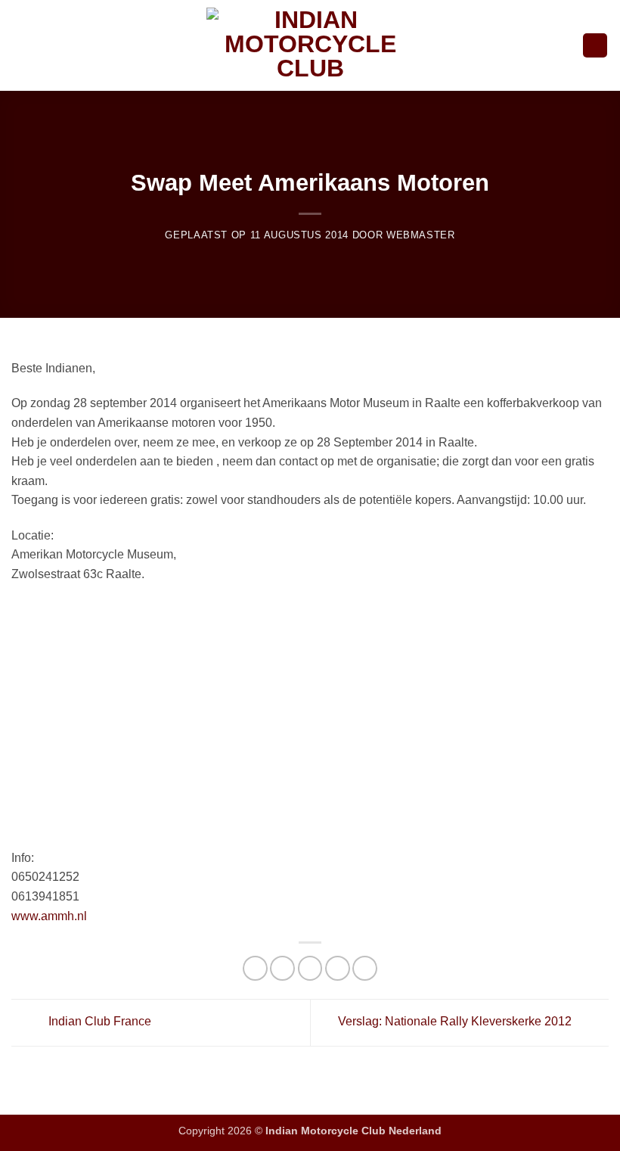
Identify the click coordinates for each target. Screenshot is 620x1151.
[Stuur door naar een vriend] (337, 968)
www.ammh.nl (49, 916)
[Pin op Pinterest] (364, 968)
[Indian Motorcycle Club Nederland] (310, 45)
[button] (20, 45)
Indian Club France (98, 1021)
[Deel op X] (310, 968)
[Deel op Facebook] (282, 968)
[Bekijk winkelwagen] (595, 45)
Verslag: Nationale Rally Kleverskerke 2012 (456, 1021)
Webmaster (420, 235)
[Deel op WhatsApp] (255, 968)
